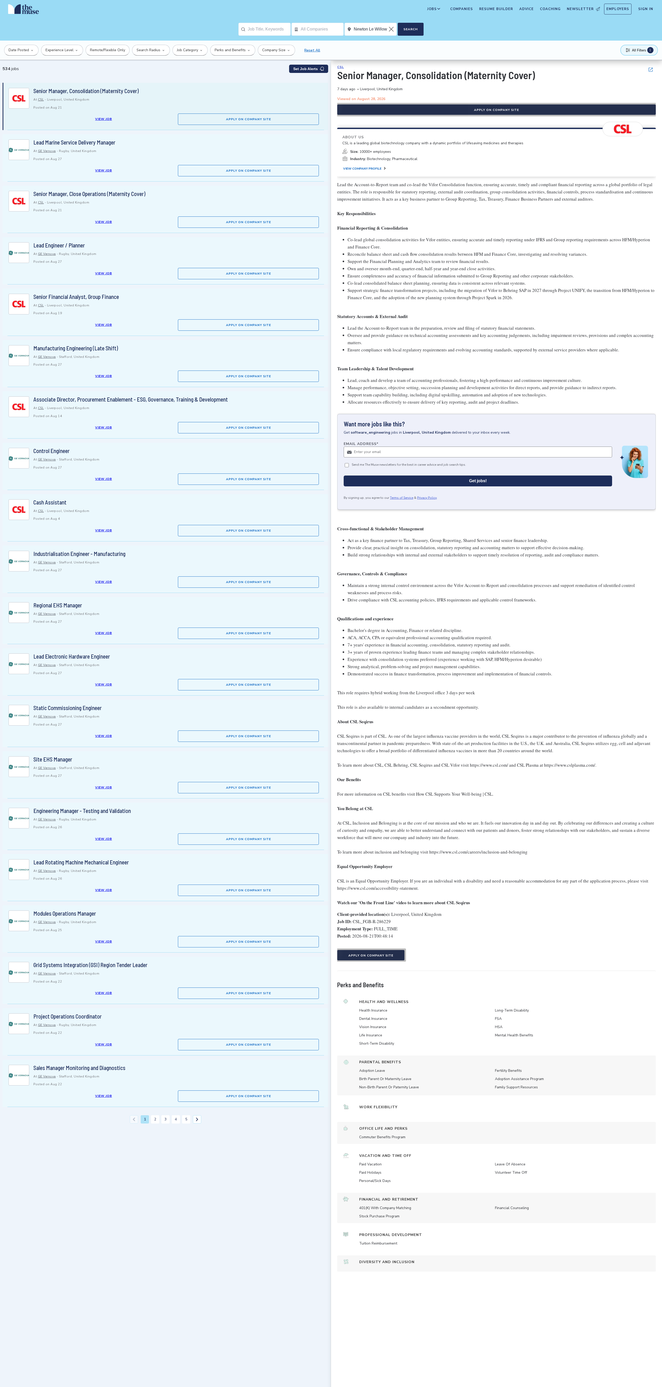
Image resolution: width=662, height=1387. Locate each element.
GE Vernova (47, 151)
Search (410, 29)
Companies (461, 9)
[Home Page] (23, 10)
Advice (526, 9)
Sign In (645, 9)
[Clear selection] (391, 29)
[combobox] (269, 29)
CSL (41, 99)
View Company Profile (362, 169)
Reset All (312, 50)
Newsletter (580, 9)
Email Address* (361, 443)
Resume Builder (496, 9)
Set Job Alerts (305, 69)
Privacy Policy (427, 498)
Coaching (550, 9)
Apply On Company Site (248, 119)
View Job (103, 119)
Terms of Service (401, 498)
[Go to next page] (197, 1119)
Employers (617, 9)
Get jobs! (478, 481)
